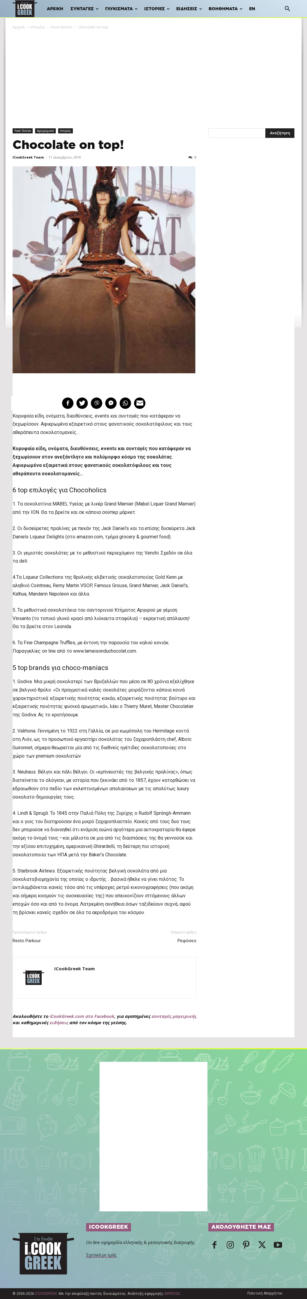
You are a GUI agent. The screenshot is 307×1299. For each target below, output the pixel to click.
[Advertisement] (153, 75)
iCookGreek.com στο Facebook (81, 1016)
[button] (287, 9)
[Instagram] (230, 1247)
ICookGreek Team (28, 157)
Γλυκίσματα (119, 9)
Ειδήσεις (186, 9)
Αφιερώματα (45, 131)
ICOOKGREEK (46, 1294)
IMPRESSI (172, 1294)
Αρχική (55, 9)
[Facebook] (214, 1247)
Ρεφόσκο (186, 940)
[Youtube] (278, 1247)
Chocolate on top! (68, 145)
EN (252, 9)
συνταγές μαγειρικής (173, 1016)
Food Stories (61, 27)
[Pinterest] (246, 1247)
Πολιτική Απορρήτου (264, 1293)
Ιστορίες (154, 9)
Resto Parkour (27, 940)
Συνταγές (82, 9)
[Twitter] (262, 1247)
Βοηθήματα (223, 9)
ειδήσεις (58, 1022)
